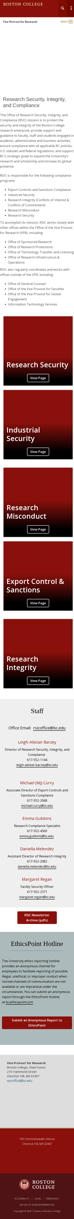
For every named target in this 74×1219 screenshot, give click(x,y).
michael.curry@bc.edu (37, 805)
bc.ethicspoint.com (19, 1002)
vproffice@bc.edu (19, 1081)
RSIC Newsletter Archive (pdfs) (37, 917)
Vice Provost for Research (20, 22)
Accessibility (22, 1198)
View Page (38, 378)
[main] (37, 575)
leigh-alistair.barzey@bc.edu (37, 765)
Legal (38, 1198)
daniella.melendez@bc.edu (37, 866)
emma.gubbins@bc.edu (37, 836)
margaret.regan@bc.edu (37, 897)
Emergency (52, 1198)
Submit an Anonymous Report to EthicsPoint (37, 1023)
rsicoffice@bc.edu (49, 728)
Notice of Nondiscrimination (37, 1204)
